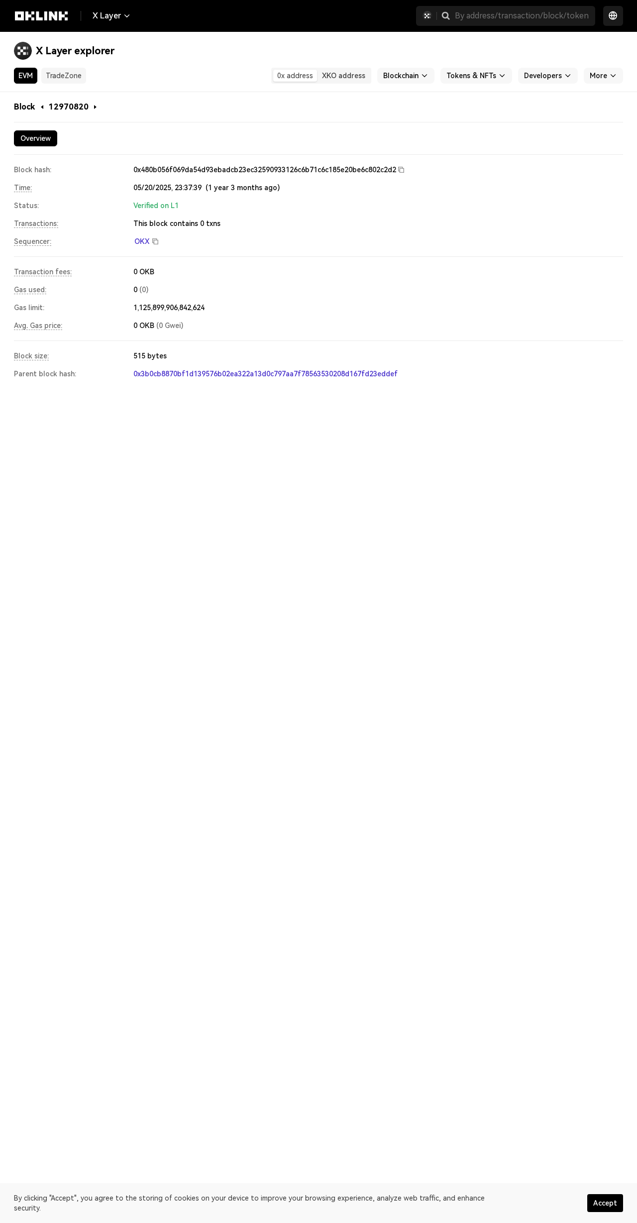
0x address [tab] (295, 76)
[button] (446, 16)
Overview (35, 138)
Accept (605, 1203)
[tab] (35, 138)
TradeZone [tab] (64, 76)
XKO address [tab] (343, 76)
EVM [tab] (25, 76)
